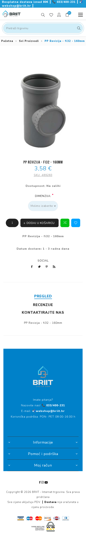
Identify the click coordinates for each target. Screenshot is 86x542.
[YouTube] (46, 482)
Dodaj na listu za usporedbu (64, 223)
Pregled (43, 296)
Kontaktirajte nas (43, 312)
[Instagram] (42, 482)
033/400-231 (64, 2)
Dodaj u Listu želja (75, 223)
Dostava (50, 502)
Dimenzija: (43, 196)
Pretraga (78, 28)
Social (43, 261)
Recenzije (43, 304)
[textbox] (43, 28)
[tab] (43, 296)
